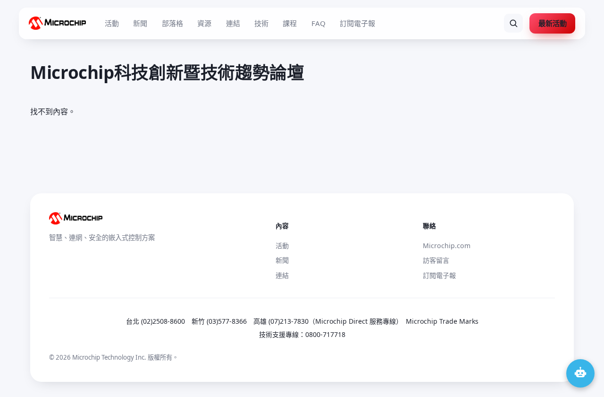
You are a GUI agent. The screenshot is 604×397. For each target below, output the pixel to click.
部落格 (172, 23)
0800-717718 (325, 334)
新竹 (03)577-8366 (219, 321)
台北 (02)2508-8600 (155, 321)
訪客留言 (436, 260)
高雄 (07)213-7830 (281, 321)
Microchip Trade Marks (442, 321)
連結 (233, 23)
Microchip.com (446, 245)
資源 (204, 23)
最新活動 (552, 23)
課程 (290, 23)
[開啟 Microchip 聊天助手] (580, 373)
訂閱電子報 (357, 23)
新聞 (140, 23)
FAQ (318, 23)
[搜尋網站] (513, 23)
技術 (261, 23)
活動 (112, 23)
